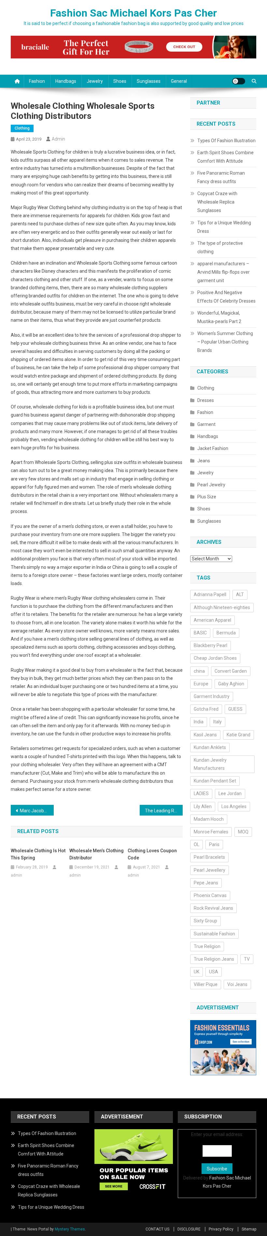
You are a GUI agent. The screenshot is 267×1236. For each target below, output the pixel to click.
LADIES (201, 793)
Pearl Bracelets (209, 857)
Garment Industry (212, 696)
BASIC (200, 632)
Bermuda (226, 632)
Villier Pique (206, 984)
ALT (240, 594)
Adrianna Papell (210, 594)
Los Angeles (233, 806)
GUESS (235, 709)
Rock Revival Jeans (213, 908)
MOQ (243, 831)
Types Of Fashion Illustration (226, 140)
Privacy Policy (221, 1229)
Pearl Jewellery (209, 870)
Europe (201, 683)
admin (58, 139)
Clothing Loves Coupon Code (152, 854)
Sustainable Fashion (214, 933)
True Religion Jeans (214, 959)
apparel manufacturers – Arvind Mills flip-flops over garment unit (223, 272)
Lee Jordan (230, 793)
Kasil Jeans (205, 734)
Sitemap (249, 1229)
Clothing (22, 128)
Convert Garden (231, 671)
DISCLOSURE (189, 1229)
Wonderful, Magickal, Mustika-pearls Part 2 (219, 317)
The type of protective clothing (220, 247)
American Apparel (212, 620)
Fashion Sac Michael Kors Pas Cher (133, 13)
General (179, 81)
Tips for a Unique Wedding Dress (224, 227)
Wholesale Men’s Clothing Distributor (96, 854)
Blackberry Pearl (210, 645)
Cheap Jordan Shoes (215, 658)
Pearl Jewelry (211, 484)
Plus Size (206, 496)
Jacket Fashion (212, 448)
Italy (217, 721)
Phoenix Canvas (210, 895)
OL (196, 844)
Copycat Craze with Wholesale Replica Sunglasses (217, 202)
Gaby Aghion (231, 683)
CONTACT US (157, 1229)
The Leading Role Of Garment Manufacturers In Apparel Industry (164, 810)
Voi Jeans (237, 984)
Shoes (119, 81)
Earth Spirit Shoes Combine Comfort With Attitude (225, 157)
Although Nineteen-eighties (222, 607)
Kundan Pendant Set (215, 780)
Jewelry (95, 81)
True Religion (207, 946)
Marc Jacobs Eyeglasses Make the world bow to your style (37, 810)
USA (213, 971)
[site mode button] (238, 81)
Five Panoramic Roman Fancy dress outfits (221, 177)
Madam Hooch (209, 819)
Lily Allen (203, 806)
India (199, 721)
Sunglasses (149, 81)
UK (196, 971)
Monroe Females (211, 831)
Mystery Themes (70, 1229)
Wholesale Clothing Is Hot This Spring (38, 854)
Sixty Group (205, 920)
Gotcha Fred (206, 709)
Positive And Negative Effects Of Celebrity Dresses (226, 297)
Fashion (37, 81)
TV (247, 959)
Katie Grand (238, 734)
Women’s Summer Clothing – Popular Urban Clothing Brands (225, 342)
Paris (214, 844)
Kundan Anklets (210, 747)
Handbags (65, 81)
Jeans (203, 460)
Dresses (205, 400)
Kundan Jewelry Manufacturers (210, 764)
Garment (206, 424)
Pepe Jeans (206, 882)
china (199, 671)
